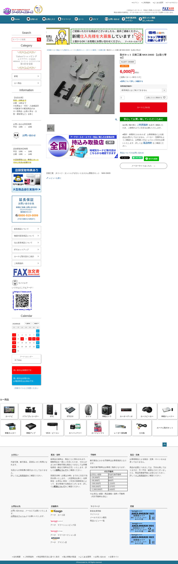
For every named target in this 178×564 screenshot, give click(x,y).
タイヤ (88, 416)
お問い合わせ (114, 19)
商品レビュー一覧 (97, 521)
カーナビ (9, 416)
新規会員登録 (95, 511)
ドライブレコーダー (30, 416)
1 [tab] (105, 47)
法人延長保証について (23, 243)
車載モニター (10, 433)
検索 (39, 39)
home (17, 19)
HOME (49, 50)
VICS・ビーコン (52, 433)
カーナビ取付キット (165, 428)
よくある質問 (158, 3)
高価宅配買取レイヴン (130, 19)
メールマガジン (172, 3)
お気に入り (50, 19)
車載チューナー (167, 416)
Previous (49, 38)
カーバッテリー (75, 433)
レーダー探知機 (120, 433)
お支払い (15, 455)
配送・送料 (55, 455)
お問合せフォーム (18, 516)
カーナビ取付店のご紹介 (24, 256)
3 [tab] (108, 47)
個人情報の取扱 (69, 557)
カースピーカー (147, 416)
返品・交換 (134, 455)
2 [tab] (107, 47)
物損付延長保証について (24, 236)
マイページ (66, 19)
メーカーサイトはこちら (143, 166)
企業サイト (114, 557)
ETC (52, 416)
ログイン (136, 3)
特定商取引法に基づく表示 (48, 557)
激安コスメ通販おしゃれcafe (148, 19)
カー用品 (17, 83)
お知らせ (34, 19)
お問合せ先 (15, 506)
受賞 (132, 506)
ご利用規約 (146, 3)
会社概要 (17, 557)
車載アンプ (30, 433)
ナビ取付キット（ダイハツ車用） (85, 50)
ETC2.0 (70, 416)
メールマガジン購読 (98, 517)
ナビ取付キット (66, 50)
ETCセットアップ (21, 249)
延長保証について (21, 229)
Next (164, 38)
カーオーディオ (126, 416)
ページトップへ (164, 444)
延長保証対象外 (126, 86)
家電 (16, 76)
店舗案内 (54, 506)
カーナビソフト (97, 433)
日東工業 (102, 50)
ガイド (95, 19)
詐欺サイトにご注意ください (26, 388)
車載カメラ (106, 416)
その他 (142, 433)
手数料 (93, 455)
